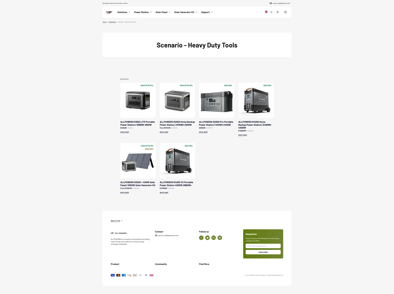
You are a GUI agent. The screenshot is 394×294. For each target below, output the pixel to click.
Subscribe (263, 252)
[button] (271, 12)
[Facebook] (201, 237)
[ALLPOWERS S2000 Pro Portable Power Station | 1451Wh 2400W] (216, 100)
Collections (112, 22)
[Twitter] (207, 237)
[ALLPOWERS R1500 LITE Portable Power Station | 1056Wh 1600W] (138, 100)
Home (105, 22)
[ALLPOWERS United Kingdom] (109, 12)
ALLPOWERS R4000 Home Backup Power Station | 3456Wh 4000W (254, 124)
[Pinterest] (220, 237)
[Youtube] (213, 237)
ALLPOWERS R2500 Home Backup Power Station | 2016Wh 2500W (177, 123)
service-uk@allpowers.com (281, 3)
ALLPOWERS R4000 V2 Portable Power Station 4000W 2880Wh (176, 183)
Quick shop (124, 132)
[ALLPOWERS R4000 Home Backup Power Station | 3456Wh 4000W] (256, 100)
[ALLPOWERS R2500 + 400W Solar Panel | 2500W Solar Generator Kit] (138, 160)
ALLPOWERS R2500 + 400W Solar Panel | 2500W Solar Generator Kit (137, 183)
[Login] (277, 12)
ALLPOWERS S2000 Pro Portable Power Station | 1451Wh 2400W (216, 123)
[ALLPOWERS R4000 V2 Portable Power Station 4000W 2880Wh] (177, 160)
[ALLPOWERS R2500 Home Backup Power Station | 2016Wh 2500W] (177, 100)
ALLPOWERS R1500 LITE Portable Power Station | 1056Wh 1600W (137, 123)
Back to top (115, 221)
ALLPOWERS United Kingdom (256, 275)
